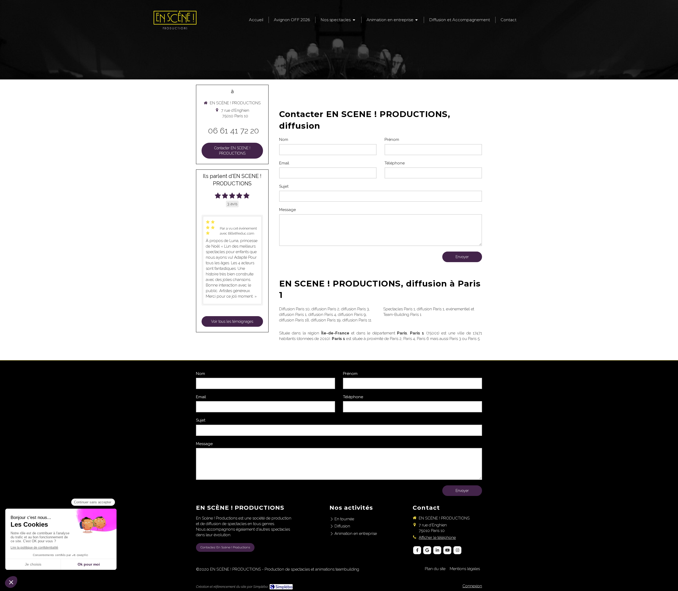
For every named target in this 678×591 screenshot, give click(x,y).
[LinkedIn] (437, 550)
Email (284, 163)
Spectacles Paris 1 (399, 309)
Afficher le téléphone (437, 537)
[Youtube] (447, 550)
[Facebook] (417, 550)
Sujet (283, 186)
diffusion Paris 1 (292, 314)
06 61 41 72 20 (233, 130)
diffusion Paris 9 (352, 314)
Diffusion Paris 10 (294, 309)
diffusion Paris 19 (326, 320)
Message (287, 209)
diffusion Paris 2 (325, 309)
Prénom (392, 139)
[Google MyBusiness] (427, 550)
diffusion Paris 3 (355, 309)
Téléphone (395, 163)
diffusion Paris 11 (356, 320)
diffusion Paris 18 (294, 320)
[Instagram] (457, 550)
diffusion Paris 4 (322, 314)
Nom (283, 139)
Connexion (472, 586)
